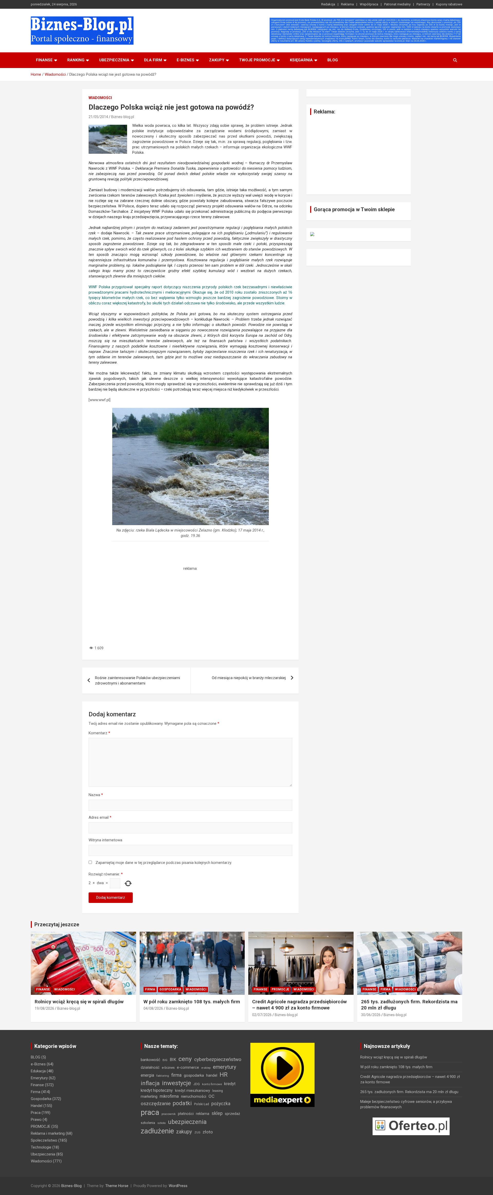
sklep (217, 1113)
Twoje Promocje (257, 60)
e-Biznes (38, 1064)
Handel (36, 1105)
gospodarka (194, 1075)
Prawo (36, 1119)
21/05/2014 (98, 117)
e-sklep (206, 1067)
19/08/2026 (44, 1008)
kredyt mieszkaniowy (192, 1090)
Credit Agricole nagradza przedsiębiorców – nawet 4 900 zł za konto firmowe (299, 1005)
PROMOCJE (280, 989)
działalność (150, 1067)
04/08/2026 (153, 1008)
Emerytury (39, 1078)
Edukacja (38, 1071)
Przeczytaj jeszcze (56, 924)
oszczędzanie (155, 1103)
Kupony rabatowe (449, 4)
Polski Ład (201, 1104)
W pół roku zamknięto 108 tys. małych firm (192, 1002)
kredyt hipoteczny (157, 1090)
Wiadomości (100, 98)
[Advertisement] (190, 607)
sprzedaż (232, 1114)
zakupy (184, 1132)
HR (223, 1074)
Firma (150, 989)
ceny (185, 1059)
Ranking (75, 60)
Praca (36, 1112)
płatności (186, 1113)
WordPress (178, 1185)
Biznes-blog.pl (122, 117)
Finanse (44, 60)
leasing (217, 1091)
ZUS (197, 1132)
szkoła (161, 1123)
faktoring (162, 1075)
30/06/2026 (371, 1015)
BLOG (332, 60)
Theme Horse (116, 1185)
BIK (173, 1059)
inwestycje (176, 1083)
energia (147, 1075)
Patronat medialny (397, 4)
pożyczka (220, 1103)
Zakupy (216, 60)
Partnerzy (423, 4)
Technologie (41, 1147)
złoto (208, 1131)
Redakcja (328, 4)
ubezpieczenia (187, 1122)
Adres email (100, 817)
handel (211, 1075)
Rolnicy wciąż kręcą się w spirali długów (79, 1002)
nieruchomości (193, 1096)
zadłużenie (157, 1131)
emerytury (224, 1067)
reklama (202, 1114)
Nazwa (96, 795)
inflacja (150, 1083)
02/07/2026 (262, 1015)
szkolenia (148, 1123)
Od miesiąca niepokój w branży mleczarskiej (249, 678)
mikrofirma (169, 1096)
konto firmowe (212, 1084)
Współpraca (369, 4)
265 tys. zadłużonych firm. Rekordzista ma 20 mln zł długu (409, 1092)
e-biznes (185, 60)
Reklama (347, 4)
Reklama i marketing (48, 1133)
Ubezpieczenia (114, 60)
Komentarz (99, 733)
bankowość (150, 1059)
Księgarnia (301, 60)
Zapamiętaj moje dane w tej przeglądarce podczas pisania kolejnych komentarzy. (164, 862)
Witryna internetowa (105, 840)
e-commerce (188, 1067)
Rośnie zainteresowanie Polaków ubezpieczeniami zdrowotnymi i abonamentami (137, 681)
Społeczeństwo (44, 1140)
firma (176, 1075)
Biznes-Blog (71, 1185)
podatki (182, 1103)
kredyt (229, 1083)
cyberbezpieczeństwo (217, 1059)
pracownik (169, 1114)
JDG (196, 1084)
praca (150, 1112)
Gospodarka (170, 989)
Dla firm (153, 60)
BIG (165, 1060)
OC (211, 1096)
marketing (149, 1096)
